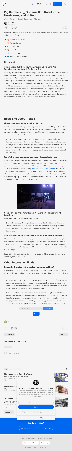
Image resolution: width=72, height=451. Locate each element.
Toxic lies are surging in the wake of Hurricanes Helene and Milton (34, 235)
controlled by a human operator (43, 168)
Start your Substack (31, 443)
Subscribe (57, 4)
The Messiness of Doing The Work (18, 374)
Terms (39, 438)
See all (7, 412)
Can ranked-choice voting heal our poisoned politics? (29, 267)
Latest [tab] (10, 369)
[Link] (1, 62)
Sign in (66, 4)
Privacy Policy (49, 413)
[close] (52, 380)
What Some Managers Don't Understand (16, 376)
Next (62, 334)
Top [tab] (6, 369)
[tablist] (11, 347)
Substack (27, 447)
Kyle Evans (11, 22)
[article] (36, 377)
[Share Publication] (50, 4)
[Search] (46, 4)
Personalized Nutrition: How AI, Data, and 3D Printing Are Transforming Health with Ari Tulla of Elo (30, 68)
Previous (11, 334)
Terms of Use (44, 411)
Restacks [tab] (15, 347)
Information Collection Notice (35, 413)
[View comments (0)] (12, 28)
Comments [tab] (8, 347)
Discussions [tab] (17, 369)
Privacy (34, 438)
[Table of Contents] (2, 225)
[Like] (5, 393)
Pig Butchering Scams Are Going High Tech (24, 123)
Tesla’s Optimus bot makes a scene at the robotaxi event (30, 157)
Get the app (44, 443)
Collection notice (47, 438)
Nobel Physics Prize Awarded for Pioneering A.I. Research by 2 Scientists (32, 214)
